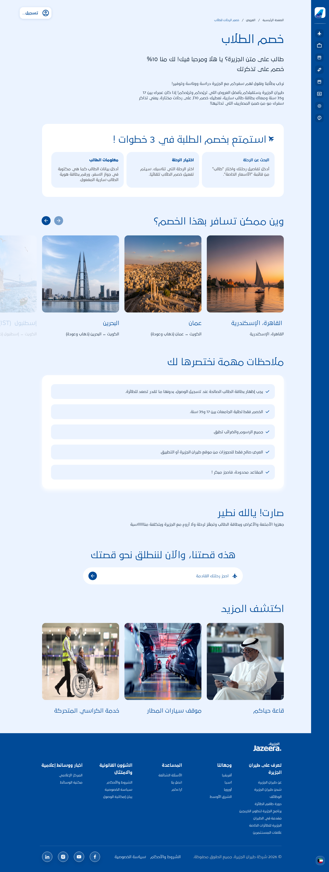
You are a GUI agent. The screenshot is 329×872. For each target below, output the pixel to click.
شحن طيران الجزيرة (268, 789)
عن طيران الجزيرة (270, 782)
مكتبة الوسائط (71, 782)
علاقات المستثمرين (267, 832)
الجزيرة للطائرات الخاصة (265, 825)
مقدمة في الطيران (267, 818)
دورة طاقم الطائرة (268, 804)
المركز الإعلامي (70, 775)
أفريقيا (227, 775)
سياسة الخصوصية (118, 789)
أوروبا (228, 789)
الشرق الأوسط (221, 796)
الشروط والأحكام (119, 782)
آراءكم (177, 789)
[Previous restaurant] (46, 220)
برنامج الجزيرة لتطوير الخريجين (260, 811)
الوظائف (276, 796)
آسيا (228, 782)
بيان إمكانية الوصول (117, 796)
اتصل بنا (176, 782)
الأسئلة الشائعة (170, 775)
